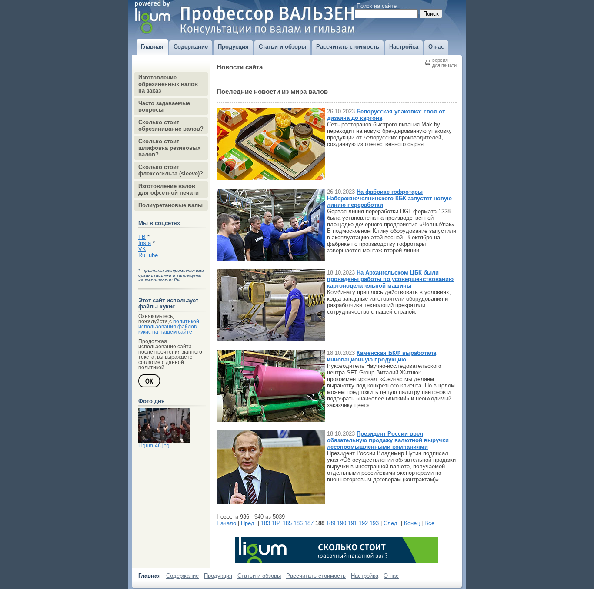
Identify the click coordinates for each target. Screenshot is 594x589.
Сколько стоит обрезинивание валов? (171, 125)
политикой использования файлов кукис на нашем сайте (168, 326)
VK (142, 249)
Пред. (248, 523)
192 (363, 523)
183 (265, 523)
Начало (226, 523)
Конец (412, 523)
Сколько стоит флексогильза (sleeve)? (170, 170)
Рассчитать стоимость (316, 575)
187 (309, 523)
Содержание (182, 575)
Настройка (364, 575)
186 (298, 523)
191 (352, 523)
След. (391, 523)
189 (330, 523)
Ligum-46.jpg (154, 445)
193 (374, 523)
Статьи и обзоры (259, 575)
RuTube (148, 255)
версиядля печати (444, 62)
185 (287, 523)
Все (429, 523)
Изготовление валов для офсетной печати (168, 189)
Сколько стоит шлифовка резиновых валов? (169, 148)
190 (341, 523)
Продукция (218, 575)
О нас (391, 575)
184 (276, 523)
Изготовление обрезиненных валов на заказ (168, 84)
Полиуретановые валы (170, 205)
